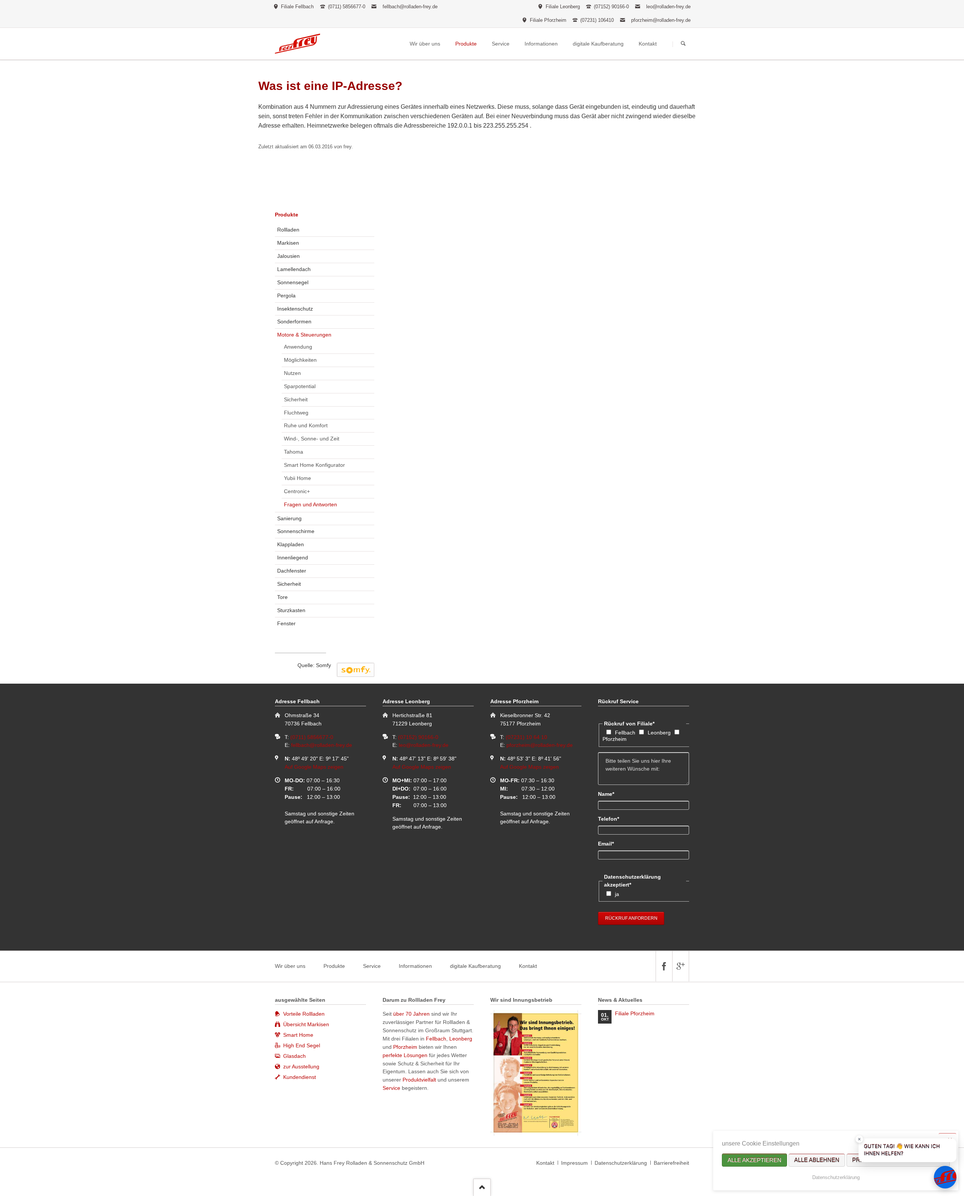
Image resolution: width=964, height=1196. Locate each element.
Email (611, 843)
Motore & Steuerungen (304, 335)
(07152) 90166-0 (418, 737)
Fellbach (625, 733)
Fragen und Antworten (310, 504)
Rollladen (288, 230)
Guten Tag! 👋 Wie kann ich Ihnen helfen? (902, 1150)
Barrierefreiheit (671, 1163)
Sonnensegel (292, 282)
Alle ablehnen (816, 1160)
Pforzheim (614, 739)
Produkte (286, 215)
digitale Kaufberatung (475, 966)
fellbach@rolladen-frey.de (410, 6)
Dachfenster (291, 571)
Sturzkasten (291, 610)
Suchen (683, 44)
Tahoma (293, 452)
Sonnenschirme (295, 531)
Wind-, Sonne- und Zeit (311, 439)
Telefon (611, 818)
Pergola (286, 296)
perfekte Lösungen (405, 1055)
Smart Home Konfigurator (314, 465)
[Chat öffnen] (945, 1177)
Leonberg (659, 733)
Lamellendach (294, 269)
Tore (282, 597)
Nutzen (292, 373)
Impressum (574, 1163)
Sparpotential (300, 386)
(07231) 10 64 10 (526, 737)
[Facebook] (664, 966)
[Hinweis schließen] (859, 1139)
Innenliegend (292, 558)
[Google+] (680, 966)
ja (617, 894)
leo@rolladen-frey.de (668, 6)
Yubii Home (297, 478)
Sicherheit (296, 399)
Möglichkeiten (300, 360)
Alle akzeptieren (754, 1160)
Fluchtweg (296, 413)
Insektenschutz (295, 309)
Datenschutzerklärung (836, 1177)
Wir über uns (290, 966)
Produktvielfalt (419, 1080)
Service (372, 966)
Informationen (415, 966)
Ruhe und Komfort (306, 425)
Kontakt (528, 966)
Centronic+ (297, 491)
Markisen (288, 243)
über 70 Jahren (412, 1014)
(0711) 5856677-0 (311, 737)
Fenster (286, 623)
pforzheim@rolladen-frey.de (661, 20)
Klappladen (290, 544)
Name (611, 794)
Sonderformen (294, 321)
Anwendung (298, 347)
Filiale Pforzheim (634, 1013)
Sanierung (289, 518)
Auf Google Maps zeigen (314, 767)
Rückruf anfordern (631, 918)
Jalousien (288, 256)
